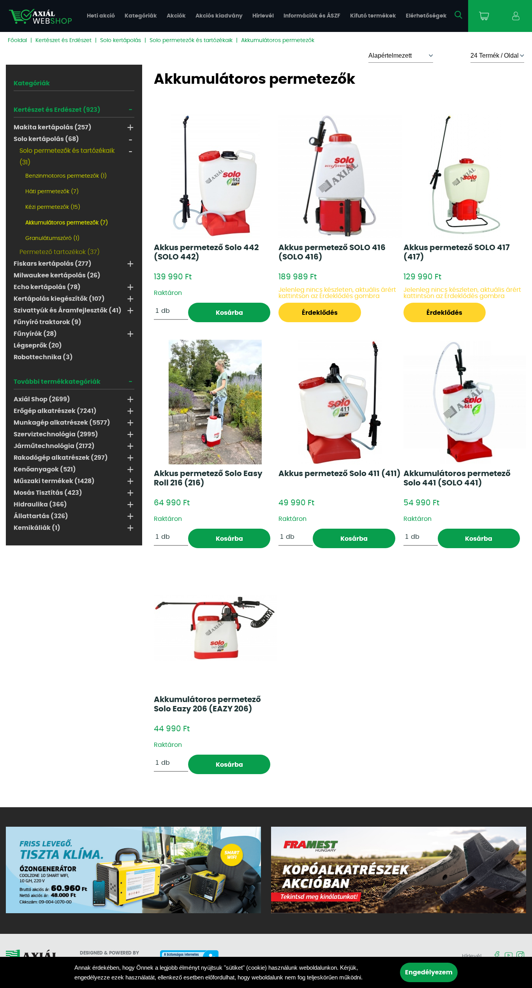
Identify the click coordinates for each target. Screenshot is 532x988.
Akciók (176, 16)
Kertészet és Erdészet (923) (57, 110)
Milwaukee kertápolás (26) (57, 275)
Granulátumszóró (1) (52, 238)
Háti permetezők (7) (52, 191)
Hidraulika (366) (40, 504)
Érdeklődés (320, 313)
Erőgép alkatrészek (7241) (55, 411)
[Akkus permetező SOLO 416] (339, 176)
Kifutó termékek (373, 16)
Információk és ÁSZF (312, 16)
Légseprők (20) (38, 345)
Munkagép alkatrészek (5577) (62, 423)
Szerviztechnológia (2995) (56, 434)
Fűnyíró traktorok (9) (47, 322)
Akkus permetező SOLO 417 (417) (456, 252)
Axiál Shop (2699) (42, 399)
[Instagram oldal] (520, 955)
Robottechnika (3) (43, 357)
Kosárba (229, 313)
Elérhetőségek (426, 16)
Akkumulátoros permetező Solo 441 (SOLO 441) (457, 478)
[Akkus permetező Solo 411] (340, 402)
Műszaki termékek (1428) (54, 481)
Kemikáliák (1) (37, 528)
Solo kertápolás (120, 40)
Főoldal (17, 40)
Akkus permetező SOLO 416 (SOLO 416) (332, 252)
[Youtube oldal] (508, 955)
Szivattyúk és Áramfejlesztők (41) (68, 310)
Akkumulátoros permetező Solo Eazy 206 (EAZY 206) (207, 704)
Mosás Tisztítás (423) (48, 493)
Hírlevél (263, 16)
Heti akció (101, 16)
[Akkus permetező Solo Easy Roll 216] (215, 402)
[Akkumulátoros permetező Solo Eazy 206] (215, 628)
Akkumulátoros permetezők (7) (66, 223)
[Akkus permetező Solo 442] (215, 176)
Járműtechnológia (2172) (54, 446)
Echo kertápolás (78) (47, 287)
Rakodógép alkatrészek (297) (61, 458)
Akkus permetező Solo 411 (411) (339, 474)
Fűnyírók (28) (35, 334)
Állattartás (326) (41, 516)
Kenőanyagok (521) (45, 469)
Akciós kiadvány (219, 16)
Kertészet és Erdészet (63, 40)
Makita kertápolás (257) (53, 127)
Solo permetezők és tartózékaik (191, 40)
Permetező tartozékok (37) (59, 252)
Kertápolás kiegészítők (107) (59, 299)
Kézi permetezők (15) (52, 207)
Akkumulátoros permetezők (277, 40)
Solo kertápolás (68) (46, 139)
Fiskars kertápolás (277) (53, 264)
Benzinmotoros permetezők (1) (66, 176)
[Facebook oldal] (497, 955)
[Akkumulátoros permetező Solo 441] (464, 402)
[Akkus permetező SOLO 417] (464, 176)
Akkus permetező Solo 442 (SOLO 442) (206, 252)
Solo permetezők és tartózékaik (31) (67, 157)
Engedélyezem (429, 972)
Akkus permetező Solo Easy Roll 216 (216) (208, 478)
